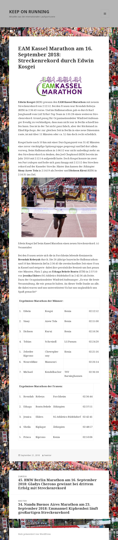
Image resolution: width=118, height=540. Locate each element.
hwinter (47, 455)
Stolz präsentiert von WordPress (34, 534)
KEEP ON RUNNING (29, 11)
